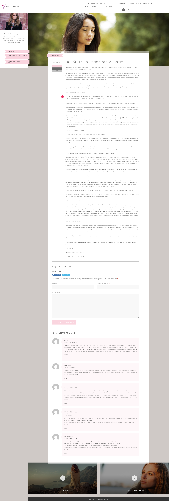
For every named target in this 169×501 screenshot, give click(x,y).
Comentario (56, 292)
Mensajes (11, 51)
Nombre (54, 283)
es (128, 9)
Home (86, 3)
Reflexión (122, 3)
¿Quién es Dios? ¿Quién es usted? (17, 57)
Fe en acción (148, 3)
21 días (138, 3)
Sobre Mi (94, 3)
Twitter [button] (67, 274)
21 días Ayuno (54, 55)
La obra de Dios (90, 6)
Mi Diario (113, 3)
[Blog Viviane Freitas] (10, 6)
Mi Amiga (109, 6)
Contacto (103, 3)
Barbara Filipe (57, 62)
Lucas (101, 6)
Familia (131, 3)
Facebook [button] (57, 274)
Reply (65, 358)
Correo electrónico (102, 283)
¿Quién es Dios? (14, 62)
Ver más (66, 354)
